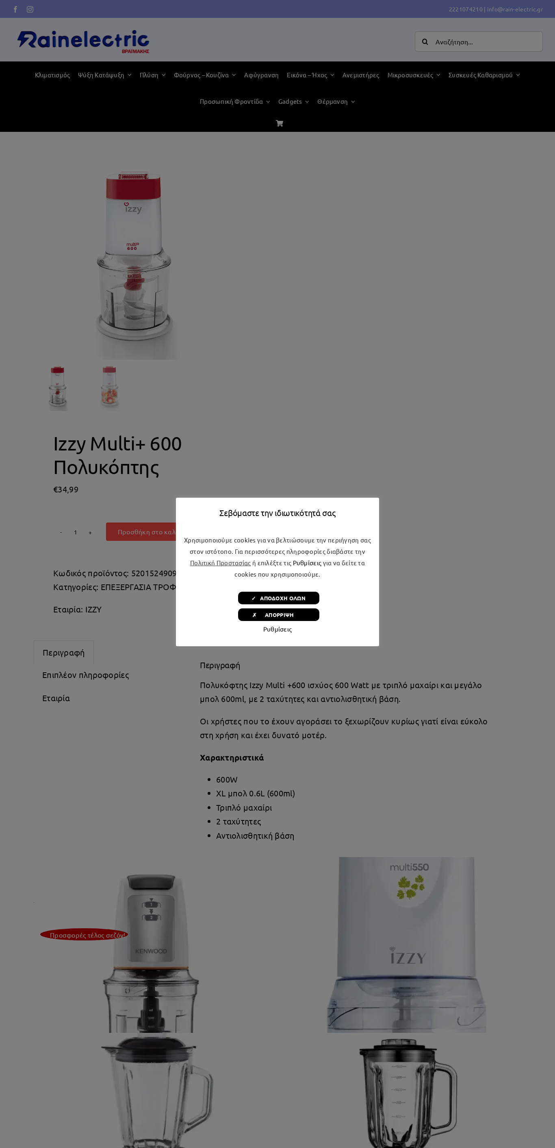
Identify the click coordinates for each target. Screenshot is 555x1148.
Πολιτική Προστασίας (220, 562)
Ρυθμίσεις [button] (307, 562)
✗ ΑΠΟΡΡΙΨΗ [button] (278, 614)
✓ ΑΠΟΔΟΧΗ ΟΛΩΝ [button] (278, 598)
